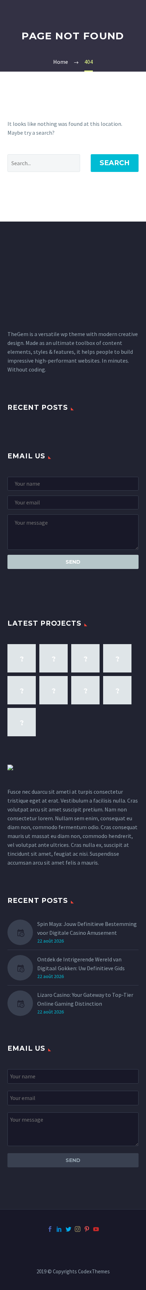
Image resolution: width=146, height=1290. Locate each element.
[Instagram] (77, 1229)
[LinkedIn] (59, 1229)
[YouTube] (96, 1229)
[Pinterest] (87, 1229)
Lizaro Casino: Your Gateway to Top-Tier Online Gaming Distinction (85, 999)
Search (115, 163)
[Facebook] (50, 1229)
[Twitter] (68, 1229)
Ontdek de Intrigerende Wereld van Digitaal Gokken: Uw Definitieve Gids (81, 964)
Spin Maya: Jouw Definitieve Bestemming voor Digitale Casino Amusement (87, 928)
